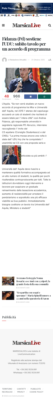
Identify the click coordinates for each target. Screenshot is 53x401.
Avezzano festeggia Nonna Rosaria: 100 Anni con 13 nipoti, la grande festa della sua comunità (33, 281)
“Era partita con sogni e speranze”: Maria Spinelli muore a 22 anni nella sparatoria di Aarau (33, 295)
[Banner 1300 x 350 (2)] (26, 9)
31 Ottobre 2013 (38, 60)
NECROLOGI (7, 392)
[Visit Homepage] (26, 25)
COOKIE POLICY (36, 392)
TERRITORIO (7, 389)
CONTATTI (21, 389)
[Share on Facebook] (30, 96)
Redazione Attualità (18, 60)
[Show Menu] (3, 25)
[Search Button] (49, 25)
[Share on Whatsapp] (44, 96)
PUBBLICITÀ (36, 389)
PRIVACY (21, 392)
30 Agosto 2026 (23, 288)
